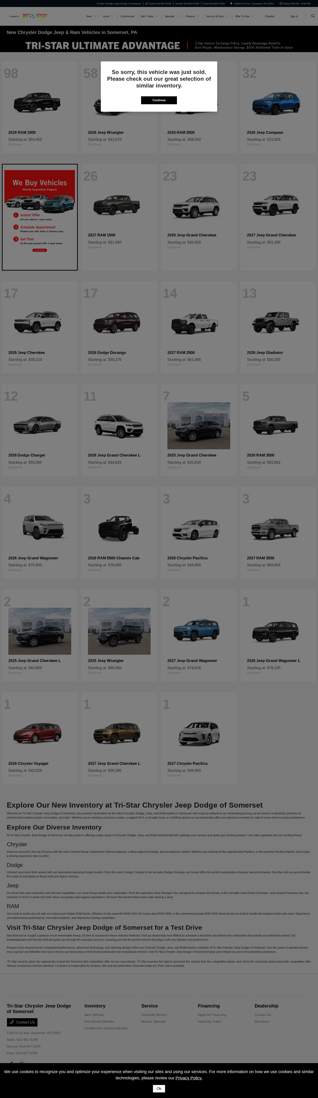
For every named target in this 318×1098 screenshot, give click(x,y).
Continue (159, 100)
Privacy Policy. (189, 1078)
